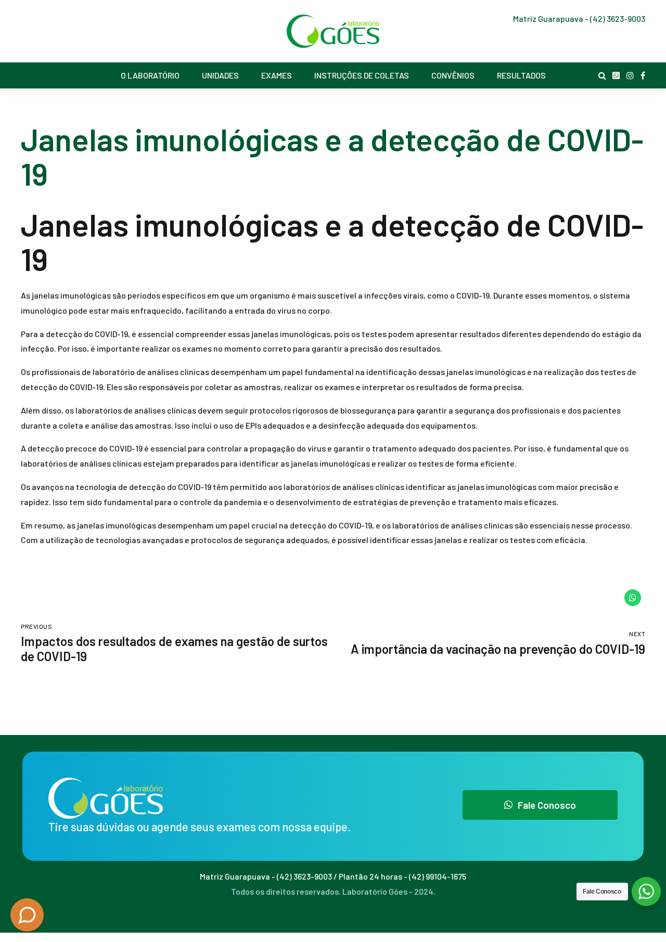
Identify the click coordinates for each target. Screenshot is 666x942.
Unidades (220, 75)
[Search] (602, 75)
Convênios (453, 75)
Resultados (521, 75)
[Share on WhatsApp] (632, 597)
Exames (276, 75)
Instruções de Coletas (361, 75)
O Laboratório (150, 75)
